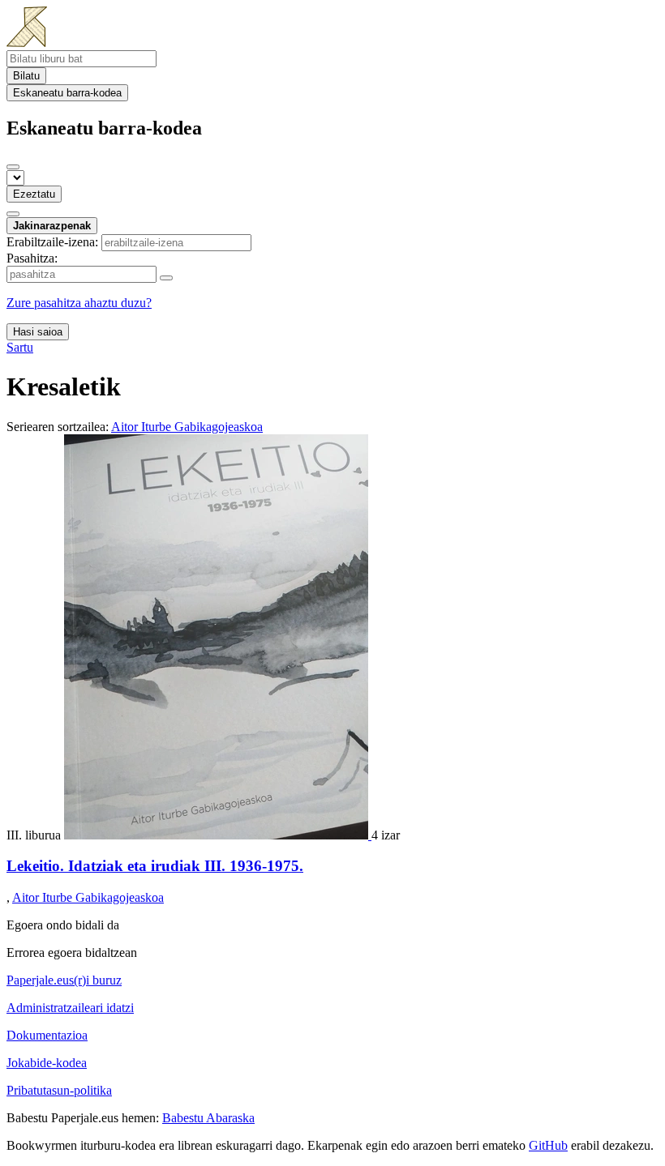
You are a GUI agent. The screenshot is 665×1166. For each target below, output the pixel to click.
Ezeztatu (34, 194)
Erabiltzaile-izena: (52, 242)
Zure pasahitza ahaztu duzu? (79, 303)
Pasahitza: (32, 258)
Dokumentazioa (47, 1035)
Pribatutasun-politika (59, 1090)
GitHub (548, 1145)
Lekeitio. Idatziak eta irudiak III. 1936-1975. (154, 865)
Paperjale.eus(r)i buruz (64, 980)
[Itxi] (12, 166)
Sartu (19, 347)
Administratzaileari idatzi (70, 1007)
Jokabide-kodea (46, 1063)
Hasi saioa (37, 332)
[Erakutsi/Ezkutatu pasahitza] (166, 277)
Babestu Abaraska (208, 1118)
